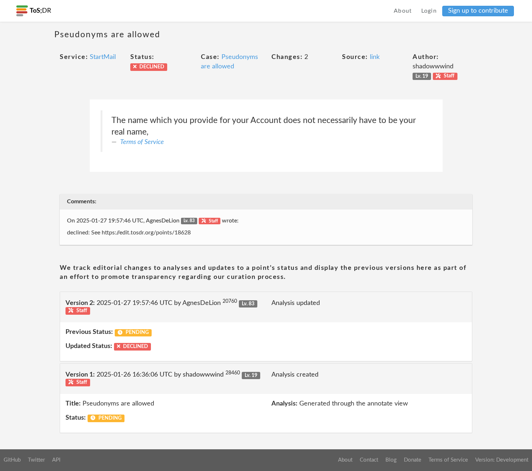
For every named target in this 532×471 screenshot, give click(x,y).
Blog (391, 460)
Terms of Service (142, 142)
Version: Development (501, 460)
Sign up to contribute (478, 11)
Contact (369, 460)
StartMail (103, 57)
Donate (412, 460)
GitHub (12, 460)
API (56, 460)
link (375, 57)
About (403, 11)
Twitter (36, 460)
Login (429, 11)
